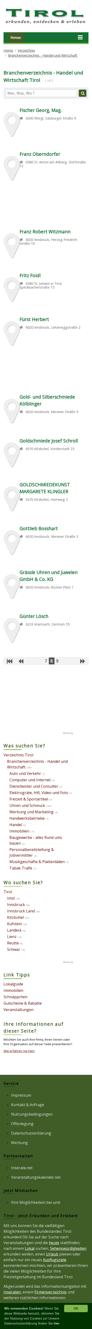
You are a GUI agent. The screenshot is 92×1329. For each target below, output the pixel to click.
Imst (11, 898)
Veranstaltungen (18, 1009)
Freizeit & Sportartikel (28, 799)
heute (54, 1242)
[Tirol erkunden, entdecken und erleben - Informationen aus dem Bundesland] (46, 24)
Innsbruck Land (21, 911)
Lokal (29, 1248)
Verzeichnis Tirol (18, 755)
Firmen (15, 37)
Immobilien (19, 831)
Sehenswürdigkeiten (68, 1248)
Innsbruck (16, 904)
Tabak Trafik (20, 868)
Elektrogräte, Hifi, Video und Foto (38, 792)
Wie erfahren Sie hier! (19, 1051)
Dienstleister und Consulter (33, 786)
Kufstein (14, 923)
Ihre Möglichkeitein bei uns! (35, 1202)
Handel (15, 824)
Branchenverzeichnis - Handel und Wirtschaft (42, 55)
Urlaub (52, 1254)
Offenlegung (22, 1123)
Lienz (12, 936)
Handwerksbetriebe (27, 818)
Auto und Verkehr (25, 773)
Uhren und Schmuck (27, 805)
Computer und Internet (30, 779)
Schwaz (13, 949)
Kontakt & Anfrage (27, 1104)
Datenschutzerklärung (31, 1133)
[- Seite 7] (20, 661)
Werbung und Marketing (31, 811)
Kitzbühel (15, 917)
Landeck (14, 930)
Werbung (19, 1142)
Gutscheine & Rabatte (23, 1003)
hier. (57, 1323)
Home (8, 50)
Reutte (13, 943)
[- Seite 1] (9, 661)
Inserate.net (22, 1167)
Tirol (8, 891)
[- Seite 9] (82, 661)
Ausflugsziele (54, 1259)
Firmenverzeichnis (50, 1292)
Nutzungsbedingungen (32, 1114)
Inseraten (12, 1292)
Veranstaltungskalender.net (36, 1177)
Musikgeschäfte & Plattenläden (37, 861)
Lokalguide (13, 984)
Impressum (21, 1095)
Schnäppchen (15, 996)
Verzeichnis (26, 50)
